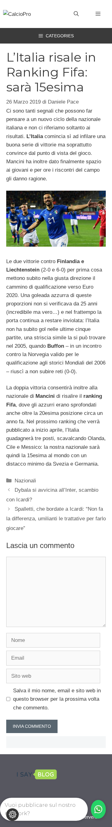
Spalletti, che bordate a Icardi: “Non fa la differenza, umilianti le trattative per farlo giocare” (56, 518)
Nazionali (25, 481)
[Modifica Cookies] (12, 814)
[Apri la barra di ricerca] (76, 14)
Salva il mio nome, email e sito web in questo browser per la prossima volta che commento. (57, 699)
